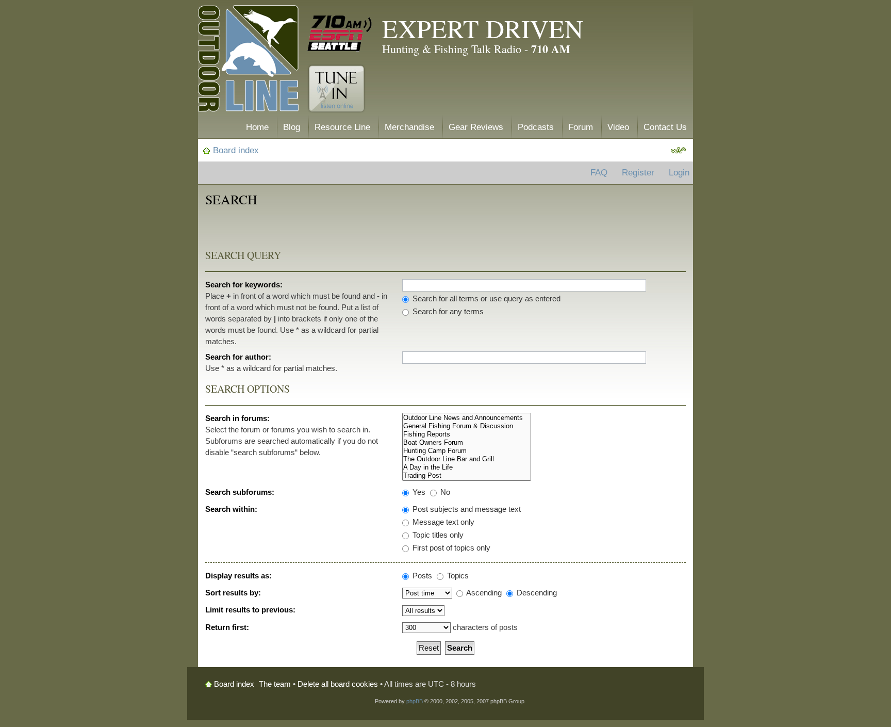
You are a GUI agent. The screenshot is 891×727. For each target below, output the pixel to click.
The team (275, 684)
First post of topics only (450, 547)
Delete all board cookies (338, 684)
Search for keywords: (244, 284)
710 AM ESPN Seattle (339, 33)
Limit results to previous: (250, 609)
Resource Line (342, 127)
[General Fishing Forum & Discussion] (466, 426)
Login (679, 172)
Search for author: (238, 356)
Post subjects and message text (465, 509)
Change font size (678, 150)
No (444, 492)
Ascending (483, 592)
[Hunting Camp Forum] (466, 451)
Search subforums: (239, 492)
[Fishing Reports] (466, 434)
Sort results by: (233, 592)
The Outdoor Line (248, 61)
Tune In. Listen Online (336, 89)
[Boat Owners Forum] (466, 443)
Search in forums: (237, 418)
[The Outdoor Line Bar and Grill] (466, 459)
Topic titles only (437, 534)
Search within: (231, 509)
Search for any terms (447, 311)
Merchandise (409, 127)
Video (618, 127)
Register (638, 172)
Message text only (442, 522)
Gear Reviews (476, 127)
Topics (457, 575)
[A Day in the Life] (466, 467)
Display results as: (238, 575)
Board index (236, 150)
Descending (536, 592)
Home (257, 127)
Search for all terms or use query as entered (485, 298)
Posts (421, 575)
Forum (580, 127)
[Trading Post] (466, 476)
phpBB (414, 701)
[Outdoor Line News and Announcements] (466, 418)
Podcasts (536, 127)
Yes (417, 492)
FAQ (598, 172)
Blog (291, 127)
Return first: (227, 627)
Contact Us (665, 127)
